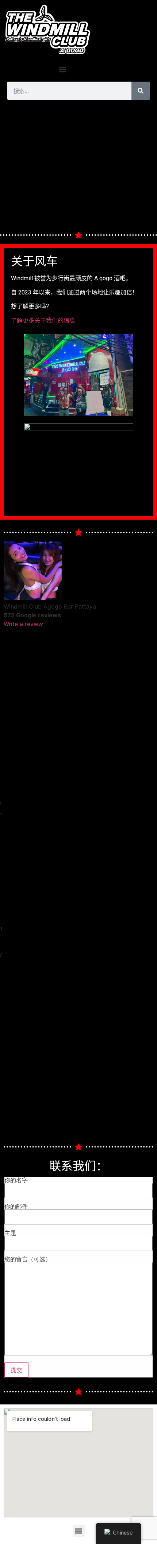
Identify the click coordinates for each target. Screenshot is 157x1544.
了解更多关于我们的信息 (43, 320)
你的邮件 (16, 1206)
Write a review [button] (23, 624)
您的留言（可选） (27, 1259)
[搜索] (140, 91)
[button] (62, 69)
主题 (10, 1233)
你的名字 (16, 1180)
